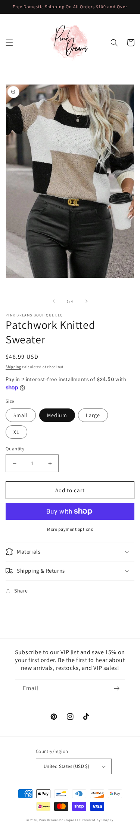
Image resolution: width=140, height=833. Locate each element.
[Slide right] (86, 301)
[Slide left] (54, 301)
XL (16, 432)
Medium (57, 415)
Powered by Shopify (97, 820)
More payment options (70, 529)
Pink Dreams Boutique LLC (60, 820)
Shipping (13, 366)
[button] (9, 42)
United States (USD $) (66, 766)
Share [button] (21, 590)
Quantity (15, 448)
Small (20, 415)
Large (93, 415)
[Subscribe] (116, 688)
